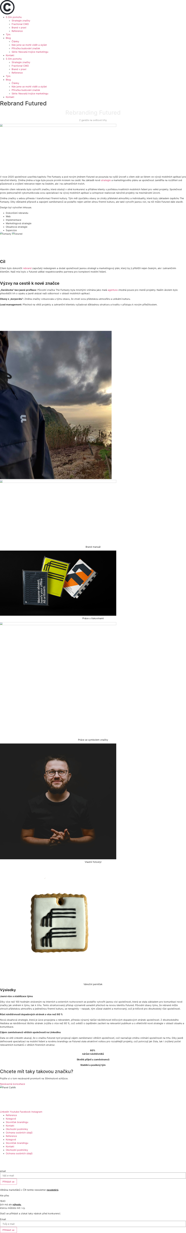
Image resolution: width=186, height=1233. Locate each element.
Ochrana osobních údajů (19, 1132)
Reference (17, 31)
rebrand (27, 268)
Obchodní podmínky (17, 1129)
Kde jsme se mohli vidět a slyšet (29, 44)
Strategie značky (21, 20)
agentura (113, 289)
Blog (8, 37)
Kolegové (11, 1118)
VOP (99, 1186)
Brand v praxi (19, 27)
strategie (106, 180)
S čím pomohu (14, 17)
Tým (8, 34)
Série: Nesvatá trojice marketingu (30, 51)
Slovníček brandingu (17, 1122)
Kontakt (10, 55)
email (3, 1171)
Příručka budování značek (26, 48)
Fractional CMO (20, 24)
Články (15, 41)
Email (3, 1219)
